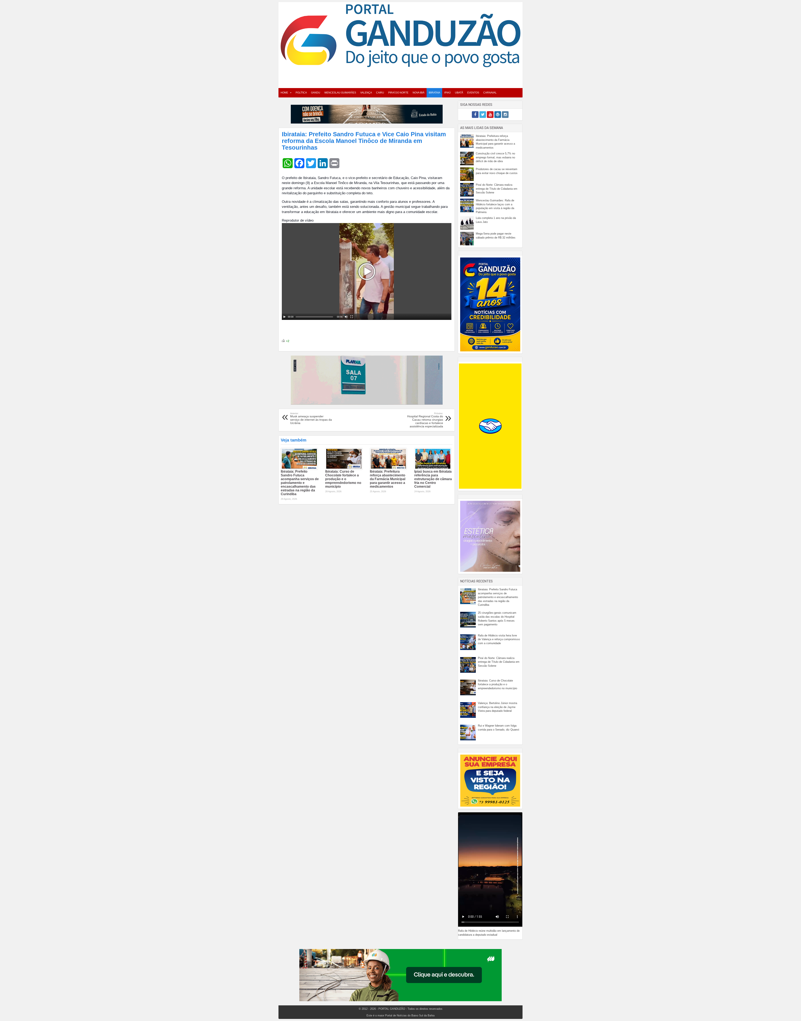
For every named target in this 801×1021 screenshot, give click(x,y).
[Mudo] (346, 316)
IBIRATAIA (434, 92)
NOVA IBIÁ (418, 92)
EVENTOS (473, 92)
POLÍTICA (301, 92)
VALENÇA (366, 92)
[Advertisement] (400, 76)
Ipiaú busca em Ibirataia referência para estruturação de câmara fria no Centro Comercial (433, 479)
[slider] (314, 316)
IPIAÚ (447, 92)
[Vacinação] (367, 113)
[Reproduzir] (284, 316)
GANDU (315, 92)
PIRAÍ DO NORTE (398, 92)
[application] (366, 271)
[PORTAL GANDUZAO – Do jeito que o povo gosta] (400, 35)
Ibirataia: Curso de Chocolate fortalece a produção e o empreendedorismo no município (343, 479)
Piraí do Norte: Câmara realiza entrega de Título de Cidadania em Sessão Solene (496, 188)
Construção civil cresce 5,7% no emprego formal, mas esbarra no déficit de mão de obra (495, 157)
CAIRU (380, 92)
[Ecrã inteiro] (351, 316)
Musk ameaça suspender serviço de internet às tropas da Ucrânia (311, 418)
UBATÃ (459, 92)
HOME (284, 92)
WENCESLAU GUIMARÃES (340, 92)
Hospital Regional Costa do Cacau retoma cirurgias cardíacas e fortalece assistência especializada (425, 420)
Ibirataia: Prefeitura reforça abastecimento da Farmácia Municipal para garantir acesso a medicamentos (387, 479)
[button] (366, 271)
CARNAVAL (490, 92)
